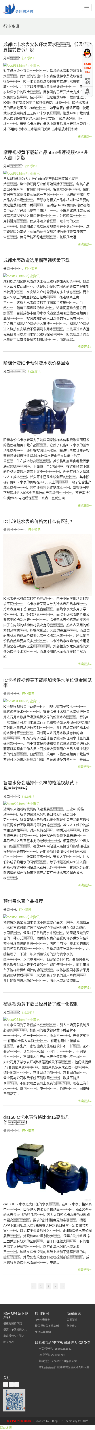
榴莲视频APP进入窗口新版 (19, 1336)
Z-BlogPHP (56, 1421)
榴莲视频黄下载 (12, 1323)
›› (62, 1286)
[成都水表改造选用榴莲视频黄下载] (47, 276)
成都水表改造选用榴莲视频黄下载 (36, 260)
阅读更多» (85, 136)
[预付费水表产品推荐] (47, 917)
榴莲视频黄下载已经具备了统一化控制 (40, 1004)
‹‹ (33, 1286)
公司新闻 (72, 1319)
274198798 (58, 1355)
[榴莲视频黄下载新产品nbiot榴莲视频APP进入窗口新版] (47, 173)
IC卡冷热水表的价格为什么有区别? (37, 521)
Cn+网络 (83, 1421)
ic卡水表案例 (42, 1319)
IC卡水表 (8, 1342)
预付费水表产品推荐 (23, 901)
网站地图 (6, 1427)
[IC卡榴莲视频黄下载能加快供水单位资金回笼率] (47, 701)
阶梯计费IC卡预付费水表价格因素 (36, 363)
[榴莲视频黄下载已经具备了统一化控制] (47, 1019)
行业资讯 (28, 58)
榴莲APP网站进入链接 (16, 1329)
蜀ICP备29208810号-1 (20, 1421)
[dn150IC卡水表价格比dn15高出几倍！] (47, 1168)
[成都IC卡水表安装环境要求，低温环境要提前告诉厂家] (47, 65)
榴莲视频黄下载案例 (47, 1326)
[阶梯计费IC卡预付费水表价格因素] (47, 406)
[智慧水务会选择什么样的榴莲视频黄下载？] (47, 803)
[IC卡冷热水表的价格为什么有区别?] (47, 565)
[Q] (87, 53)
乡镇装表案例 (43, 1332)
